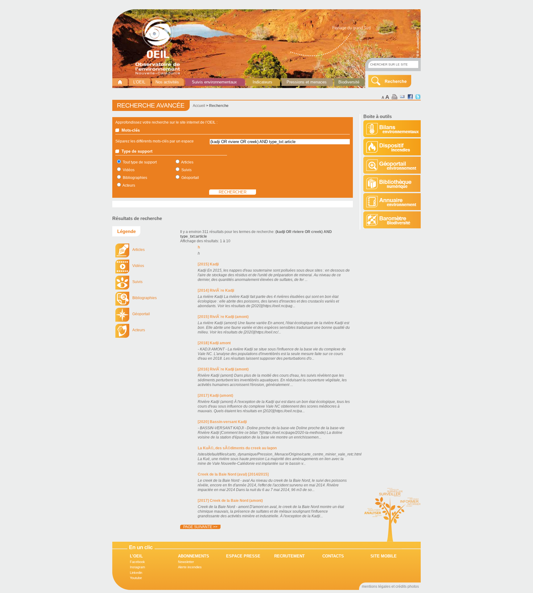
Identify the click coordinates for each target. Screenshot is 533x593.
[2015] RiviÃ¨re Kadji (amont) (223, 317)
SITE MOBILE (383, 556)
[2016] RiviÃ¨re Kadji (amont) (223, 369)
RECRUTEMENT (289, 556)
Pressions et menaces (307, 82)
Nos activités (167, 82)
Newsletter (186, 562)
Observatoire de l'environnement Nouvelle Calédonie (160, 45)
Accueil (199, 106)
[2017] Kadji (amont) (215, 395)
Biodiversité (348, 82)
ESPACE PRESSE (243, 556)
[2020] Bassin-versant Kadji (222, 422)
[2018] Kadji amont (214, 343)
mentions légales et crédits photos (390, 586)
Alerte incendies (190, 567)
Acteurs (128, 185)
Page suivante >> (200, 527)
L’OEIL (139, 82)
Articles (187, 162)
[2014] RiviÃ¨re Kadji (216, 290)
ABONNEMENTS (193, 556)
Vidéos (128, 170)
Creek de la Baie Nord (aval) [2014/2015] (233, 474)
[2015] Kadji (208, 264)
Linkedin (136, 572)
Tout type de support (140, 162)
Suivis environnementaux (214, 82)
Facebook (137, 562)
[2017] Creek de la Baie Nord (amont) (230, 500)
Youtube (136, 578)
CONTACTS (333, 556)
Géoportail (190, 178)
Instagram (137, 567)
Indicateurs (262, 82)
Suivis (186, 170)
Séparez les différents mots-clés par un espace (154, 141)
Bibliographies (135, 178)
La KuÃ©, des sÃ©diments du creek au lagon (237, 448)
